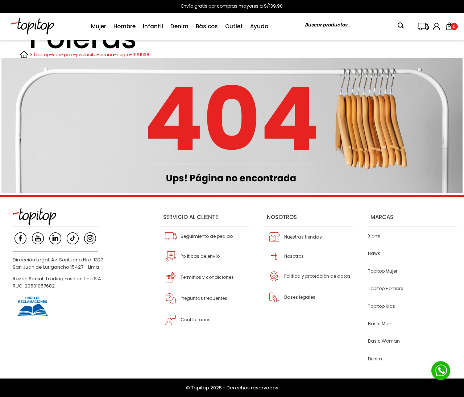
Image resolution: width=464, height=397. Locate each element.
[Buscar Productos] (402, 25)
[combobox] (355, 26)
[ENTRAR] (437, 26)
